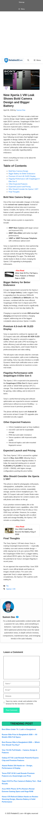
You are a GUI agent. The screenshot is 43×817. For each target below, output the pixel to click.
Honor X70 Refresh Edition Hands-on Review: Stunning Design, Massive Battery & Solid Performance (20, 799)
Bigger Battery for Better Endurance (22, 174)
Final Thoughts (14, 192)
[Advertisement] (21, 34)
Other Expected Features (18, 184)
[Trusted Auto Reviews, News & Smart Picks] (12, 60)
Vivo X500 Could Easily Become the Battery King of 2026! (25, 531)
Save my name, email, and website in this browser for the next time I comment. (21, 702)
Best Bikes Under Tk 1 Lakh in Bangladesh (19, 729)
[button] (28, 60)
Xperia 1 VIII (10, 589)
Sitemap (21, 2)
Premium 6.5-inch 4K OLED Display (22, 176)
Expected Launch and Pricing (20, 187)
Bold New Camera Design (18, 171)
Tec (7, 586)
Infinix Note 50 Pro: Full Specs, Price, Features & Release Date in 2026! (26, 275)
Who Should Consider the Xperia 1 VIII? (23, 189)
